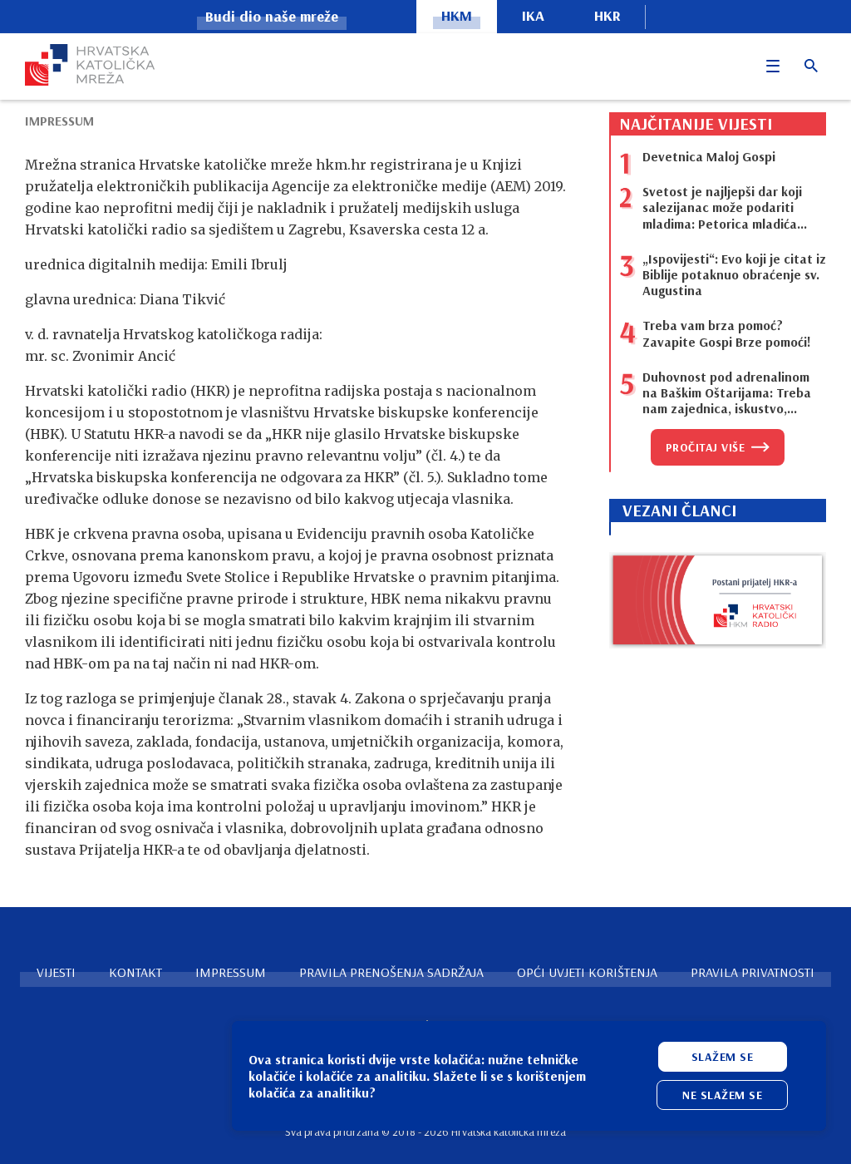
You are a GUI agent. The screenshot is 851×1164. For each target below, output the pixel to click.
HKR (607, 15)
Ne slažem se (722, 1095)
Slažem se (722, 1056)
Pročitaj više (705, 447)
